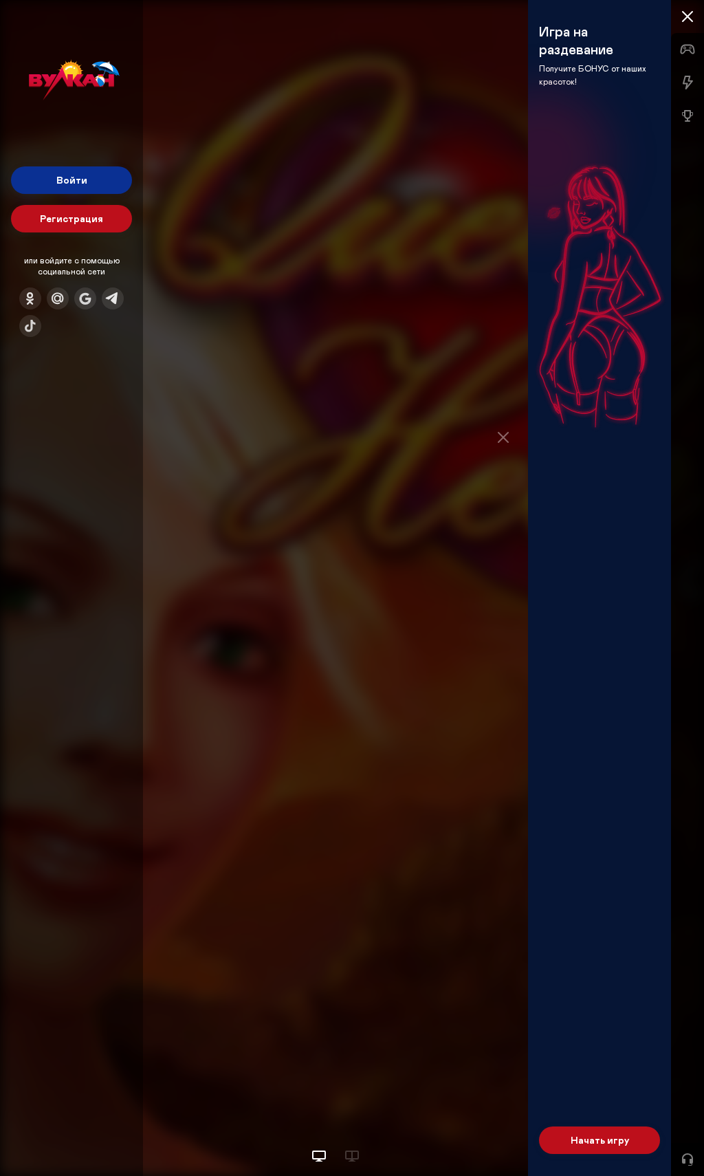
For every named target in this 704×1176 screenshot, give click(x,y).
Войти (71, 179)
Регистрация (71, 218)
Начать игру (600, 1139)
